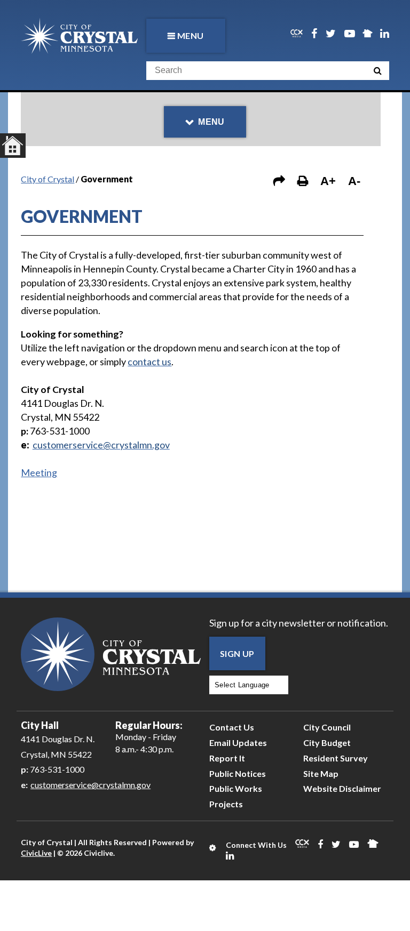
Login (213, 847)
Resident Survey (335, 758)
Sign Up (237, 653)
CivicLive (36, 852)
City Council (327, 727)
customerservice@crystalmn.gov (90, 785)
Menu (190, 35)
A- (354, 181)
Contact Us (231, 727)
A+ (328, 181)
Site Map (320, 773)
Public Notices (237, 773)
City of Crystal (47, 179)
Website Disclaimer (342, 788)
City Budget (327, 742)
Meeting (39, 472)
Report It (227, 758)
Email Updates (238, 742)
